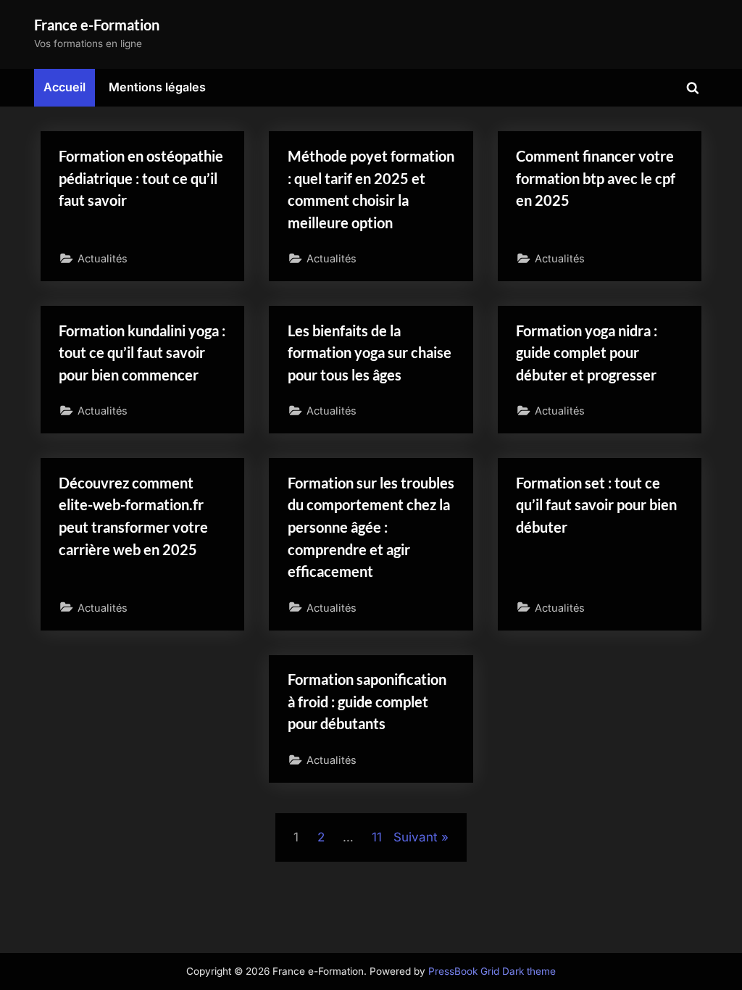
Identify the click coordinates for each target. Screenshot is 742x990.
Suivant (415, 837)
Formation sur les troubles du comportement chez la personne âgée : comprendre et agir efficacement (371, 527)
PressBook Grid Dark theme (492, 971)
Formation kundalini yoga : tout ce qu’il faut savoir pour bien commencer (142, 352)
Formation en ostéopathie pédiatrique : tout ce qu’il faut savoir (141, 178)
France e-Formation (96, 24)
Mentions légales (157, 87)
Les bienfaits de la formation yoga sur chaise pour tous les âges (369, 352)
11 (377, 837)
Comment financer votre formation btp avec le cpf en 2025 (595, 178)
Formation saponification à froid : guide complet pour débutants (367, 701)
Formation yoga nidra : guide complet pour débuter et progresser (586, 352)
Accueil (64, 87)
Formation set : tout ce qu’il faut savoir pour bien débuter (596, 505)
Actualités (103, 258)
